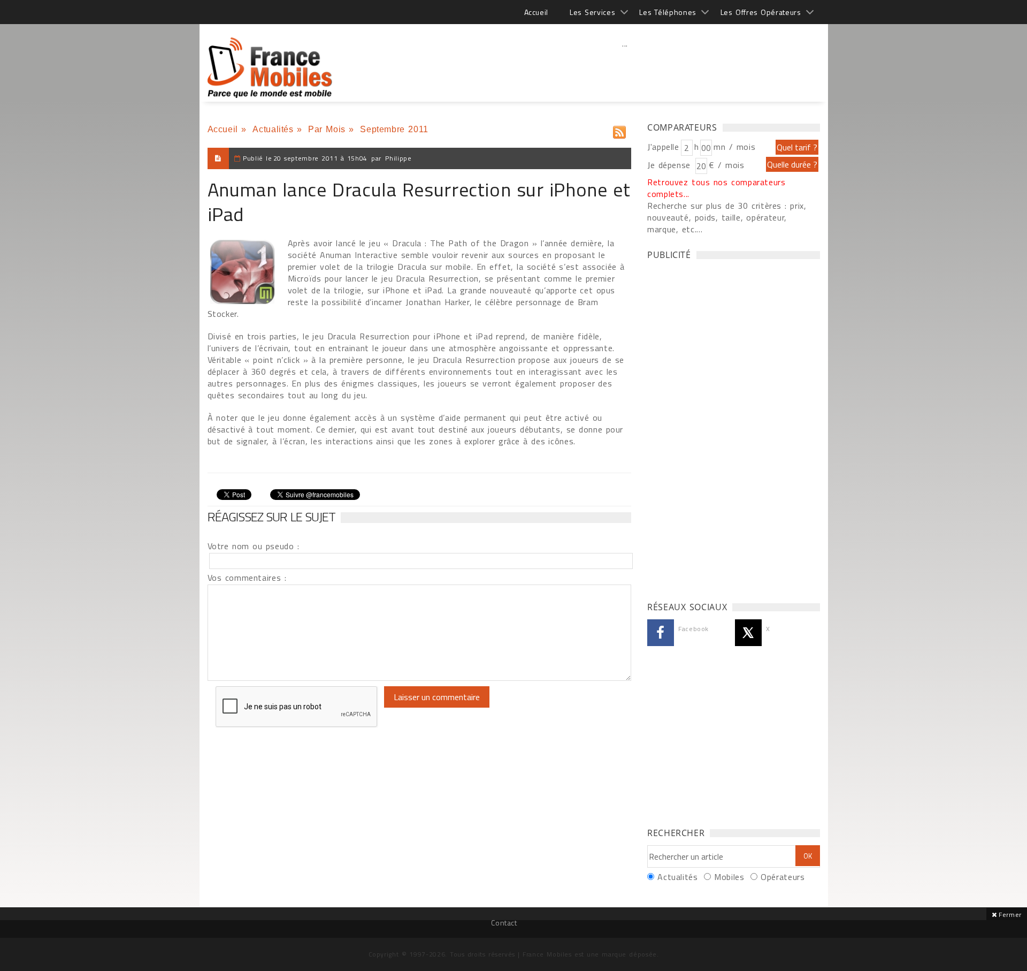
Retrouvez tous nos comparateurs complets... (716, 188)
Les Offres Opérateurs (761, 12)
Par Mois (327, 129)
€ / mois (726, 165)
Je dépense (670, 165)
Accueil (536, 12)
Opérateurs (782, 876)
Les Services (592, 12)
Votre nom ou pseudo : (254, 546)
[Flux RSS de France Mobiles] (619, 130)
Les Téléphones (667, 12)
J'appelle (663, 147)
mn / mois (734, 147)
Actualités (272, 129)
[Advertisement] (625, 67)
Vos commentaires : (247, 577)
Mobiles (729, 876)
